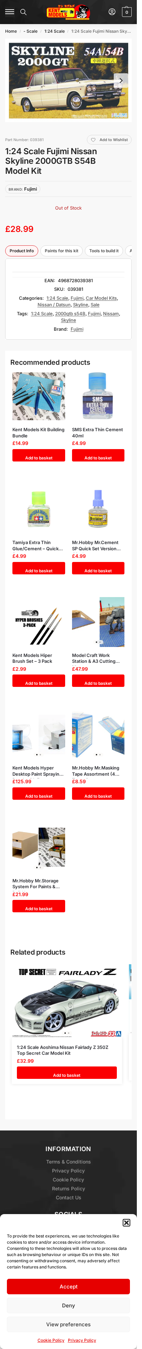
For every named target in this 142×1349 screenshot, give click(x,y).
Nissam (111, 313)
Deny (68, 1305)
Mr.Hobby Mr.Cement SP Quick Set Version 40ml (95, 546)
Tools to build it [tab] (104, 250)
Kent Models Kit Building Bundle (38, 432)
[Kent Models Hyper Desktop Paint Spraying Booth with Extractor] (38, 735)
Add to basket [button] (38, 457)
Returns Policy (68, 1188)
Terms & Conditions (68, 1162)
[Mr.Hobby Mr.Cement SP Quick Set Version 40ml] (98, 509)
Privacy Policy (82, 1340)
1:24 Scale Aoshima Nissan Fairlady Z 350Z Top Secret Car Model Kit (62, 1050)
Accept (69, 1286)
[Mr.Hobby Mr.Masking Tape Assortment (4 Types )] (98, 735)
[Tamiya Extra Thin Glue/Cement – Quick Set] (38, 509)
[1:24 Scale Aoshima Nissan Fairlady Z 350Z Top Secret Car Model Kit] (67, 1001)
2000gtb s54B (70, 313)
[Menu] (10, 12)
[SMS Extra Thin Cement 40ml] (98, 396)
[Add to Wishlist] (53, 380)
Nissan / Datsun (54, 304)
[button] (126, 1222)
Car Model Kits (101, 298)
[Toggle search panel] (23, 12)
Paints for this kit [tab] (61, 250)
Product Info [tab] (22, 250)
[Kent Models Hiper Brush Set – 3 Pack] (38, 622)
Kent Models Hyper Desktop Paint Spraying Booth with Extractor (37, 771)
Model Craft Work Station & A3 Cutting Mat (93, 658)
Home (11, 31)
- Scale (30, 31)
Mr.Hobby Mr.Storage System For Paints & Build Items (35, 884)
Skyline (80, 304)
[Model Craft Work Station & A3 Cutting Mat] (98, 622)
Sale (95, 304)
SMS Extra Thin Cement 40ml (97, 432)
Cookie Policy (51, 1340)
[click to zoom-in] (68, 80)
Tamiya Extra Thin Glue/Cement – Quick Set (35, 546)
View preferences (68, 1324)
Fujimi (77, 298)
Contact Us (68, 1197)
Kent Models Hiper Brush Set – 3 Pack (32, 658)
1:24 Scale (54, 31)
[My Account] (112, 12)
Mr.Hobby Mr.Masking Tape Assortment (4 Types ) (95, 771)
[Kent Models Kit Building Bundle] (38, 396)
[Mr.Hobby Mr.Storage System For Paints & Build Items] (38, 847)
